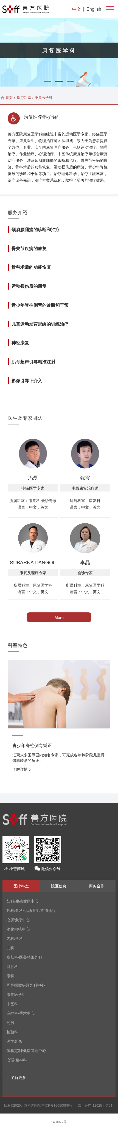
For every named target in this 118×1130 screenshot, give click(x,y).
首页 (9, 97)
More (59, 617)
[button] (47, 81)
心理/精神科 (17, 1059)
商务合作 (96, 886)
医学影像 (14, 1041)
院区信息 (58, 886)
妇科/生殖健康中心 (22, 901)
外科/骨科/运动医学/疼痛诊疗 (31, 910)
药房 (10, 1022)
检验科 (12, 1031)
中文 (76, 9)
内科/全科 (15, 938)
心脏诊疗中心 (18, 919)
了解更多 (16, 1077)
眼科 (10, 975)
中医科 (12, 1003)
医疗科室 (24, 97)
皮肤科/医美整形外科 (24, 957)
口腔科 (12, 966)
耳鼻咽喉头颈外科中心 (26, 985)
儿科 (10, 947)
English (93, 9)
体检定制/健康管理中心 (26, 1050)
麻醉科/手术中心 (21, 1013)
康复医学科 (16, 994)
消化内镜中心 (18, 929)
